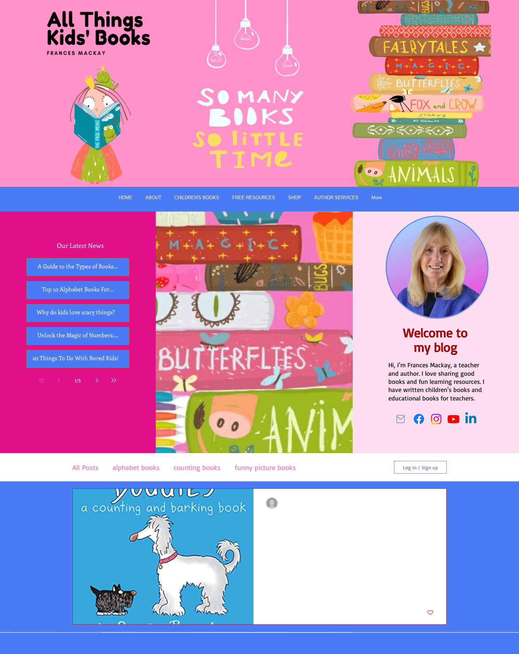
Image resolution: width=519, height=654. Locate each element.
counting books (197, 467)
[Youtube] (453, 419)
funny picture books (265, 467)
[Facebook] (419, 419)
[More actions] (432, 503)
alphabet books (136, 467)
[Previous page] (58, 380)
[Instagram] (436, 419)
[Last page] (113, 380)
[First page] (41, 380)
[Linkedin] (471, 419)
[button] (197, 198)
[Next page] (96, 380)
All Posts (85, 467)
